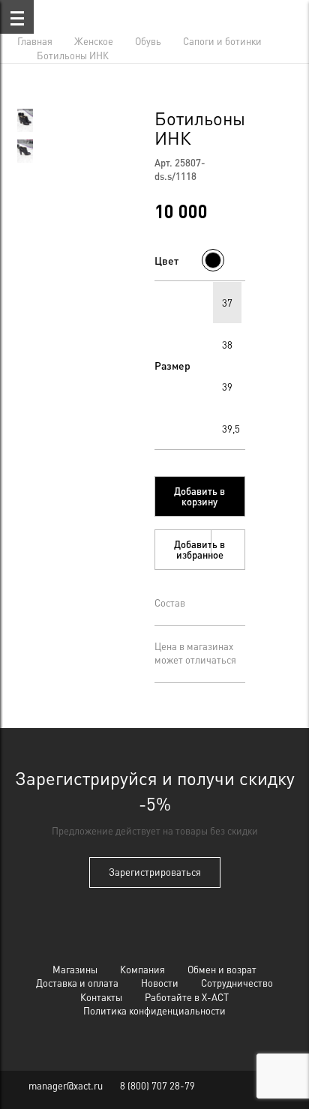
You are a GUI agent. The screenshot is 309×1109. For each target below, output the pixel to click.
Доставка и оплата (77, 982)
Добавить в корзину (199, 496)
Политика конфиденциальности (154, 1010)
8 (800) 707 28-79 (157, 1085)
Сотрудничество (237, 982)
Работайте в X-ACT (187, 997)
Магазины (75, 969)
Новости (159, 982)
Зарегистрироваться (155, 871)
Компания (142, 969)
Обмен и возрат (222, 969)
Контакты (101, 997)
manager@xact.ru (65, 1085)
